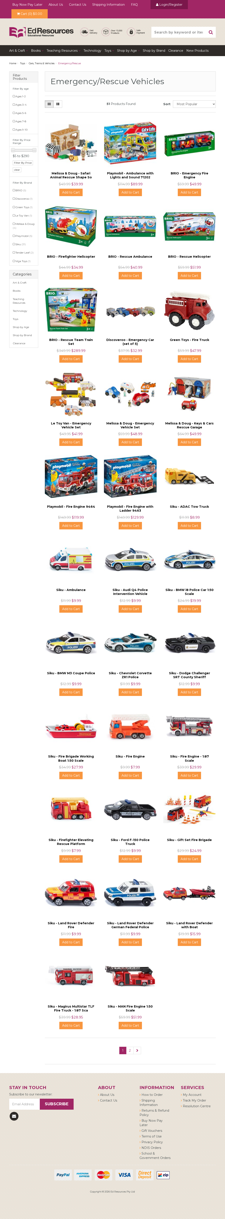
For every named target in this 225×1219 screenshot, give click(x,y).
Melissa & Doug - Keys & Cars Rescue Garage (189, 425)
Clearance (175, 51)
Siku (20, 244)
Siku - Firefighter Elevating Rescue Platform (71, 842)
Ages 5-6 (20, 113)
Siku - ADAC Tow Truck (189, 507)
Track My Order (194, 1100)
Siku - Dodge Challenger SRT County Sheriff (189, 675)
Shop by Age (21, 327)
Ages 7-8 (20, 121)
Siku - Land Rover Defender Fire (71, 925)
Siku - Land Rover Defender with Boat (189, 925)
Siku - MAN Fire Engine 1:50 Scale (130, 1008)
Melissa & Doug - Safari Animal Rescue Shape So (71, 175)
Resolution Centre (196, 1106)
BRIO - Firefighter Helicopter (71, 257)
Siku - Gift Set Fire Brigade (189, 840)
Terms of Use (151, 1136)
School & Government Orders (155, 1156)
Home (12, 63)
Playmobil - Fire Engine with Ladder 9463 (130, 509)
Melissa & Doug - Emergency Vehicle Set (130, 425)
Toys (108, 51)
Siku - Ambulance (71, 590)
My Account (191, 1095)
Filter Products (20, 77)
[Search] (211, 32)
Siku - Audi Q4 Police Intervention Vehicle (130, 592)
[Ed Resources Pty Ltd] (41, 29)
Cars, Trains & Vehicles (41, 63)
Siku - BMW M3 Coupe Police (71, 673)
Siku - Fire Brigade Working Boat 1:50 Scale (71, 758)
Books (36, 51)
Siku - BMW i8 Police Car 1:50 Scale (189, 592)
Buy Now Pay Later (27, 5)
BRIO (20, 190)
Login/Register (170, 5)
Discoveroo (24, 198)
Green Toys (24, 207)
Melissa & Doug (23, 225)
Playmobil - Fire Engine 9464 (71, 507)
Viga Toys (23, 261)
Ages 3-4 (21, 104)
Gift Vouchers (151, 1131)
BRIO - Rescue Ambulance (130, 257)
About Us (56, 5)
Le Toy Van (23, 215)
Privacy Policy (152, 1142)
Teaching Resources (62, 51)
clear (17, 169)
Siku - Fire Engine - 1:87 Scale (189, 758)
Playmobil (23, 236)
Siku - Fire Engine (130, 756)
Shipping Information (108, 5)
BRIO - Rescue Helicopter (189, 257)
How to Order (152, 1095)
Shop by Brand (154, 51)
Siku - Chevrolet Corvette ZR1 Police (130, 675)
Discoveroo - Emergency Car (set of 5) (130, 342)
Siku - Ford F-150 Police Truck (130, 842)
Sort (166, 104)
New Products (197, 51)
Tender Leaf (24, 252)
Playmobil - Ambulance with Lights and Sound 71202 (130, 175)
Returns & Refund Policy (154, 1113)
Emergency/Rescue (69, 63)
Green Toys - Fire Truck (189, 340)
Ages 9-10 (21, 129)
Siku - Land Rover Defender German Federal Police (130, 925)
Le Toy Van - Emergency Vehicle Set (71, 425)
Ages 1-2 (20, 96)
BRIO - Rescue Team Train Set (71, 342)
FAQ (134, 5)
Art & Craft (17, 51)
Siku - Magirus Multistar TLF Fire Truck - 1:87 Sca (71, 1008)
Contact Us (77, 5)
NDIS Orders (151, 1148)
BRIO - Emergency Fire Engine (189, 175)
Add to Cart (71, 192)
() (31, 14)
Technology (92, 51)
